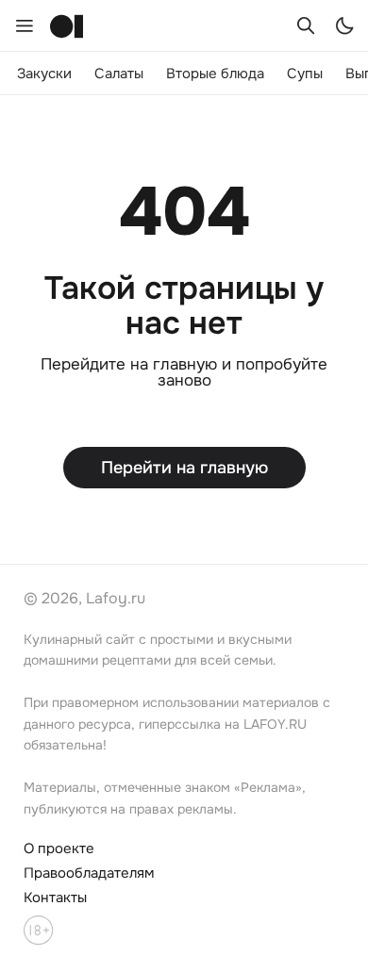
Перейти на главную (184, 467)
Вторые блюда (215, 73)
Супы (305, 73)
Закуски (44, 73)
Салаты (118, 73)
